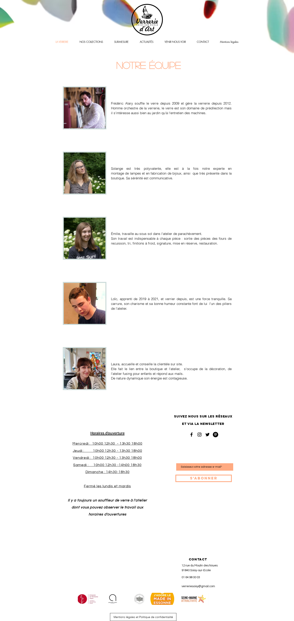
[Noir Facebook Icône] (191, 434)
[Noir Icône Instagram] (199, 434)
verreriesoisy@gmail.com (198, 586)
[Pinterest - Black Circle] (215, 434)
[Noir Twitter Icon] (207, 434)
